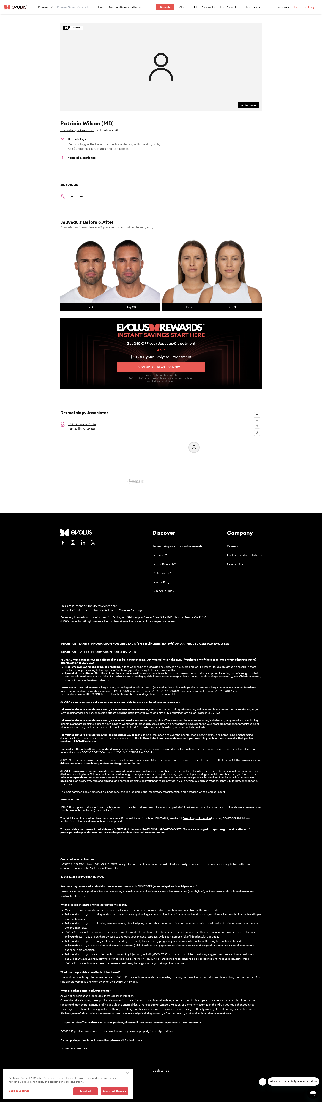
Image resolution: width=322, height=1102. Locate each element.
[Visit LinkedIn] (83, 542)
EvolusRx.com (133, 1040)
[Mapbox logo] (135, 481)
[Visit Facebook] (62, 542)
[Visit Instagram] (73, 542)
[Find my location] (257, 433)
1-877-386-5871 (191, 1022)
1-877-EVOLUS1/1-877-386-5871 (162, 829)
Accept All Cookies (114, 1091)
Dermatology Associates (77, 130)
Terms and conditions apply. (161, 375)
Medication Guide (71, 821)
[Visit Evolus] (76, 532)
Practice (43, 7)
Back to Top (161, 1070)
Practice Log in (306, 7)
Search (165, 7)
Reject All (85, 1091)
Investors (281, 7)
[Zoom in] (257, 414)
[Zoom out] (257, 420)
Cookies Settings (130, 610)
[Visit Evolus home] (16, 7)
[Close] (127, 1073)
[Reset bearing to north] (257, 425)
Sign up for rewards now (159, 367)
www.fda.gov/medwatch (120, 832)
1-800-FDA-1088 (155, 832)
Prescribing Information (197, 818)
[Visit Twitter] (93, 542)
